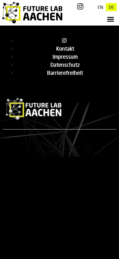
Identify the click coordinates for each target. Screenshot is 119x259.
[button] (110, 19)
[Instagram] (80, 6)
